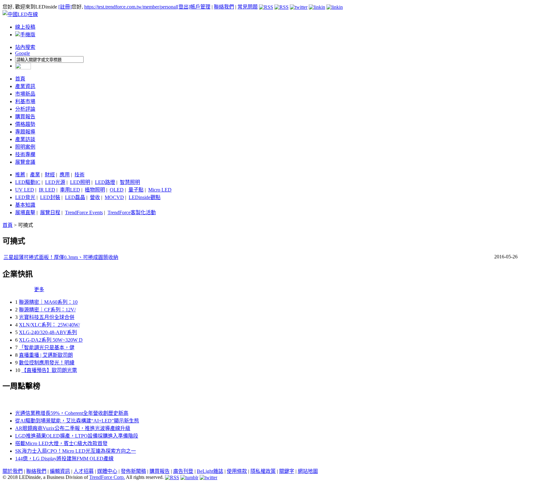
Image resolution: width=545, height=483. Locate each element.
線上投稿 (25, 27)
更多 (39, 289)
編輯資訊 (60, 471)
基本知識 (25, 205)
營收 (95, 197)
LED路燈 (105, 182)
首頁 (20, 78)
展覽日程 (50, 212)
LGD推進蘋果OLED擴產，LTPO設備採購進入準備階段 (76, 436)
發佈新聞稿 (133, 471)
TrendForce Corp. (107, 477)
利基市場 (25, 101)
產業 (35, 174)
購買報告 (25, 116)
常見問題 (247, 6)
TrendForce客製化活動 (132, 212)
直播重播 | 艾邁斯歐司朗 (46, 355)
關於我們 (13, 471)
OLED (117, 189)
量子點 (136, 189)
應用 (65, 174)
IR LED (47, 189)
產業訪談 (25, 139)
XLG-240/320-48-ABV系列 (48, 332)
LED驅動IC (27, 182)
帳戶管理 (200, 6)
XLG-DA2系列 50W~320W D (51, 340)
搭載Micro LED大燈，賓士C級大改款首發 (61, 443)
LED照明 (80, 182)
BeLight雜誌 (210, 471)
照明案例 (25, 147)
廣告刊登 (183, 471)
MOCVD (114, 197)
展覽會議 (25, 162)
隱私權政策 (263, 471)
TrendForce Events (84, 212)
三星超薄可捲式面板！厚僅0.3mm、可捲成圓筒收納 (60, 257)
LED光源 (55, 182)
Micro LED (160, 189)
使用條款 (237, 471)
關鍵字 (286, 471)
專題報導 (25, 131)
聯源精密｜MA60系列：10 (48, 302)
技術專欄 (25, 154)
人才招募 (83, 471)
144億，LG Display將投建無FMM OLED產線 (64, 458)
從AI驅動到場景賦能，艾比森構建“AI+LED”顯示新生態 (77, 420)
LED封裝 (50, 197)
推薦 (20, 174)
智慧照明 (130, 182)
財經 (50, 174)
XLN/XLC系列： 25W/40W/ (49, 324)
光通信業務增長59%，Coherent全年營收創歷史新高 (71, 413)
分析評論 (25, 109)
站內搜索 (25, 47)
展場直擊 (25, 212)
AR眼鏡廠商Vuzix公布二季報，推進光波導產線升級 (72, 428)
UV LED (24, 189)
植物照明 (95, 189)
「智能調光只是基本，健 (46, 347)
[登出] (183, 6)
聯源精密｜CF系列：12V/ (47, 309)
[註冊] (65, 6)
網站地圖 (308, 471)
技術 (79, 174)
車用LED (70, 189)
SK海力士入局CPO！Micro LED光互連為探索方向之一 (75, 451)
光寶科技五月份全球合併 (46, 317)
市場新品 (25, 94)
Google (22, 53)
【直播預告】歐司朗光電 (49, 370)
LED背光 (25, 197)
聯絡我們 (224, 6)
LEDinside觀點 (145, 197)
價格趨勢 (25, 124)
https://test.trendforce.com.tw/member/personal (130, 6)
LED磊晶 (75, 197)
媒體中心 (107, 471)
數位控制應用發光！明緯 (46, 362)
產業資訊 (25, 86)
